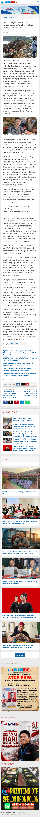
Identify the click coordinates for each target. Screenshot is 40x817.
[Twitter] (23, 384)
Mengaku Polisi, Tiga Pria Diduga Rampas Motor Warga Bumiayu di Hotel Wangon (25, 441)
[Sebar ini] (5, 402)
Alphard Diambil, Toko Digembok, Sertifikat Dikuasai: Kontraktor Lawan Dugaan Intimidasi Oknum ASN (19, 353)
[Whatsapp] (27, 402)
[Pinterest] (27, 384)
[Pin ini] (16, 402)
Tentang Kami (21, 812)
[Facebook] (18, 384)
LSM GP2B (14, 344)
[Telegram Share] (22, 402)
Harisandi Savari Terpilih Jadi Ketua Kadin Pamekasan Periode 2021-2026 (9, 393)
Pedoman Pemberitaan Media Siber (11, 814)
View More (20, 655)
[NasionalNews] (9, 2)
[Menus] (37, 2)
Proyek (23, 344)
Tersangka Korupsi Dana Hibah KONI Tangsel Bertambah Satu (30, 393)
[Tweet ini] (10, 402)
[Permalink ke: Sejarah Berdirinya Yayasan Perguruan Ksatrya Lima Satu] (7, 420)
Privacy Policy (26, 814)
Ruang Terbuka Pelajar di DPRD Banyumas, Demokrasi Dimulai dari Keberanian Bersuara (24, 427)
